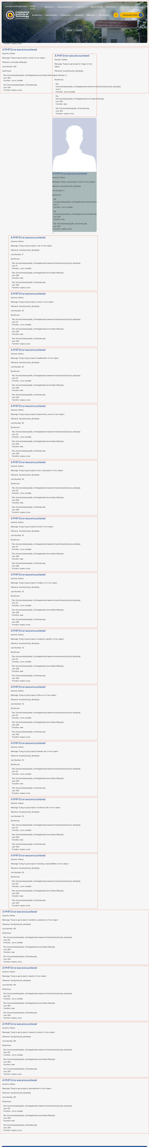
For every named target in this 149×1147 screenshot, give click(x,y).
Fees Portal (110, 7)
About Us (49, 7)
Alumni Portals (96, 7)
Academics (37, 15)
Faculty (79, 30)
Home (69, 30)
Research (79, 15)
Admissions (104, 15)
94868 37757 (32, 7)
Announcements (65, 7)
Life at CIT (81, 7)
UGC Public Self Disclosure (131, 7)
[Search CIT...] (115, 15)
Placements (66, 15)
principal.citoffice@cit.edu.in (17, 6)
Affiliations (90, 15)
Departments (51, 15)
